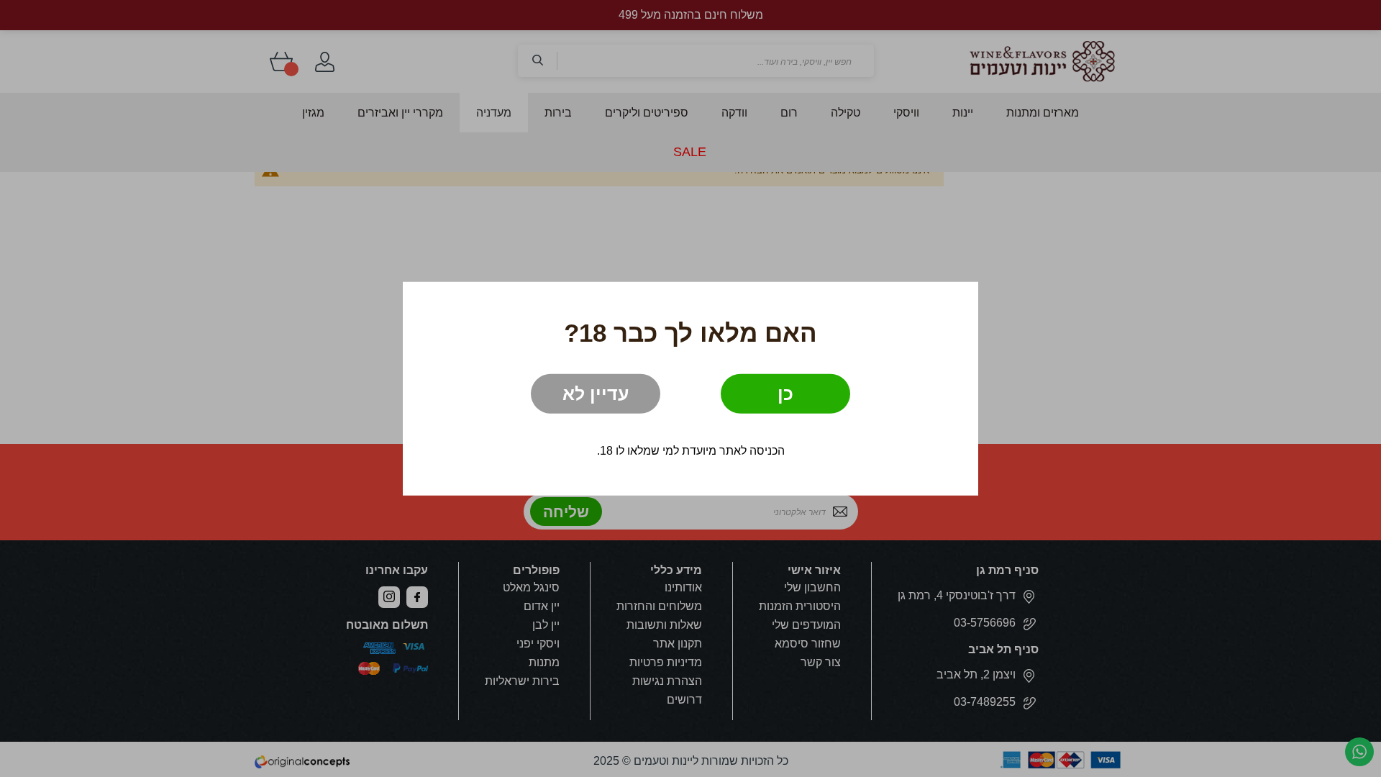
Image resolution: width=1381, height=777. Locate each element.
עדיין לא (595, 393)
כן (785, 393)
